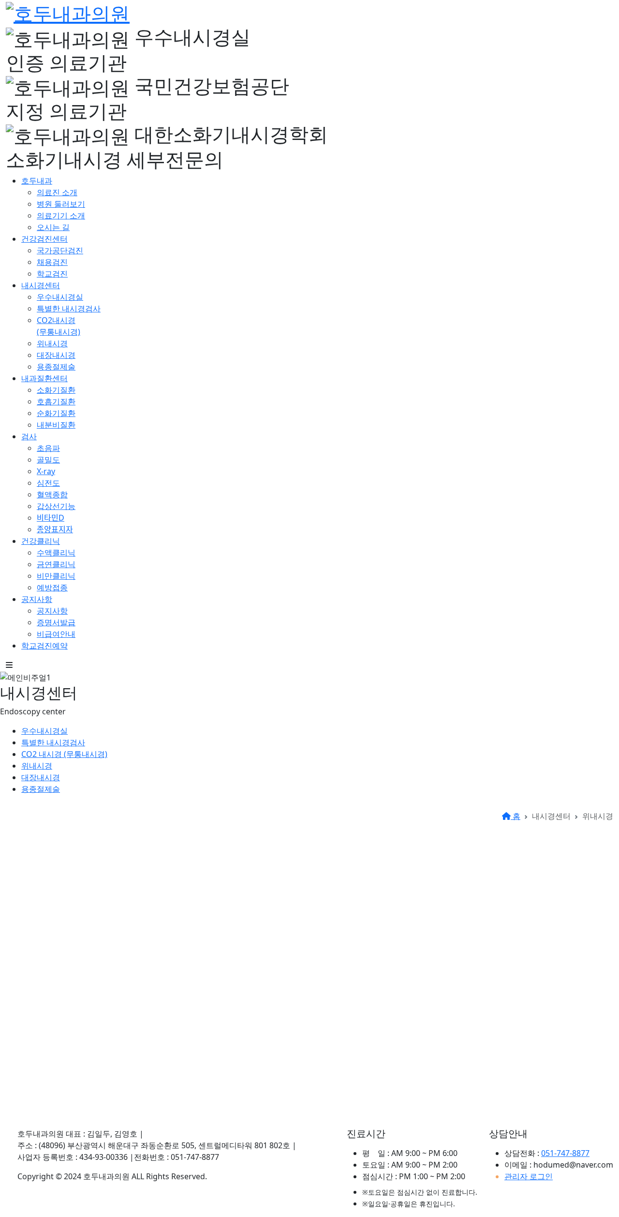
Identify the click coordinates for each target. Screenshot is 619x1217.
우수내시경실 (60, 297)
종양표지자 (55, 529)
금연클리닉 (56, 564)
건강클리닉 (40, 541)
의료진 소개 (57, 192)
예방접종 (52, 587)
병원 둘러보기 (61, 204)
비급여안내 (56, 634)
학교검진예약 (44, 645)
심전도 (48, 483)
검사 (29, 436)
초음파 (48, 448)
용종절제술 (56, 366)
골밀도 (48, 459)
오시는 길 (53, 227)
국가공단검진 (60, 250)
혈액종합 (52, 494)
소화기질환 (56, 390)
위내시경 (52, 343)
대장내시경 (56, 355)
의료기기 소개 (61, 215)
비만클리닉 (56, 575)
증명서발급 (56, 622)
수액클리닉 (56, 552)
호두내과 (36, 180)
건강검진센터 (44, 238)
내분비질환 (56, 424)
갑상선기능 (56, 506)
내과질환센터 (44, 378)
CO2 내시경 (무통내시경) (64, 754)
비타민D (50, 517)
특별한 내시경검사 (69, 308)
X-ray (46, 471)
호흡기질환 (56, 401)
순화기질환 (56, 413)
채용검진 (52, 262)
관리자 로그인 (528, 1176)
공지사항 (36, 599)
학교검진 (52, 273)
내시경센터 (40, 285)
